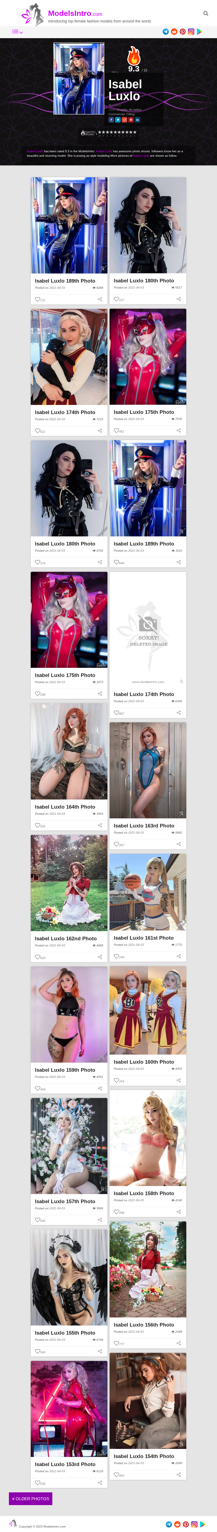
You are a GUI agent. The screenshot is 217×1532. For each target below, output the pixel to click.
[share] (111, 120)
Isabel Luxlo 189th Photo (65, 281)
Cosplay (122, 109)
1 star (134, 132)
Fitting (130, 114)
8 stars (107, 132)
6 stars (115, 132)
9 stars (103, 132)
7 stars (111, 132)
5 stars (119, 132)
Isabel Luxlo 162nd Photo (66, 938)
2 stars (130, 132)
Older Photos (31, 1498)
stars (99, 132)
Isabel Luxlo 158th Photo (144, 1193)
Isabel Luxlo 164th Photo (65, 807)
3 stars (127, 132)
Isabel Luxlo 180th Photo (144, 280)
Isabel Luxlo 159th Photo (65, 1070)
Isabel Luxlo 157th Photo (65, 1201)
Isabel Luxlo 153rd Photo (65, 1464)
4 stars (123, 132)
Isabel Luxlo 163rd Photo (144, 826)
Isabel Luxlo (125, 90)
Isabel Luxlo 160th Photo (144, 1062)
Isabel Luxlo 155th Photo (65, 1333)
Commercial (116, 114)
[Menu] (17, 33)
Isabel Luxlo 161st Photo (144, 938)
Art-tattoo (135, 109)
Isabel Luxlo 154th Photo (144, 1456)
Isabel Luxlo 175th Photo (144, 412)
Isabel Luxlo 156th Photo (144, 1325)
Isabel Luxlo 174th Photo (65, 412)
